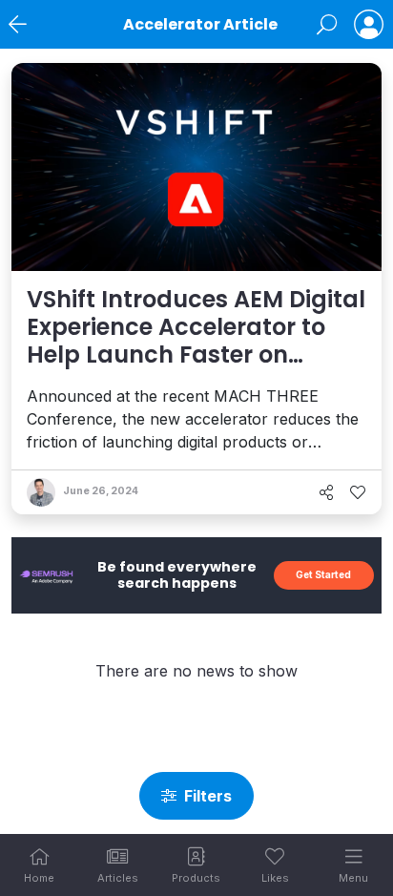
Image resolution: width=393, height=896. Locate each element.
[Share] (326, 492)
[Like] (357, 492)
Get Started (323, 574)
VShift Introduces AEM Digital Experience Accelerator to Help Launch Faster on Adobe (196, 340)
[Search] (327, 24)
